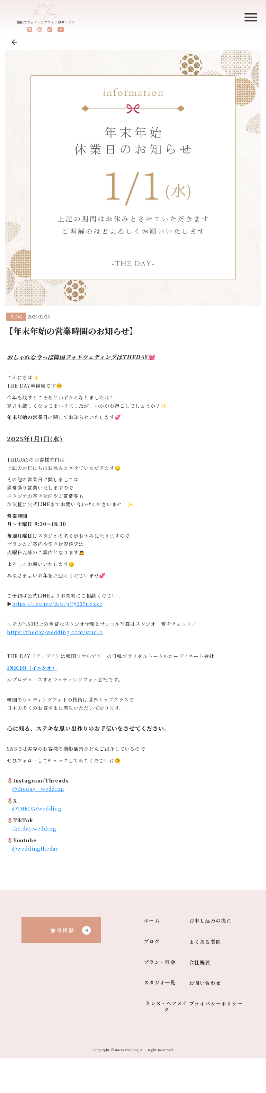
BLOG (16, 316)
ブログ (152, 941)
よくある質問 (205, 941)
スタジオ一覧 (160, 982)
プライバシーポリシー (215, 1003)
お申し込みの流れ (210, 920)
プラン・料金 (160, 962)
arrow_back (14, 42)
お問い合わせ (205, 983)
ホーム (152, 920)
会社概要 (200, 962)
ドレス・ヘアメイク (166, 1006)
